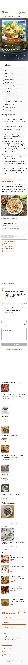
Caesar (14, 218)
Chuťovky (4, 439)
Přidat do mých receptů (9, 241)
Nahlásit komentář (9, 298)
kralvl (12, 571)
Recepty (9, 16)
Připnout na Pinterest (9, 251)
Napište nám (7, 644)
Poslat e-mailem (8, 246)
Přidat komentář (15, 344)
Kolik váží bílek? (8, 225)
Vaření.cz (4, 16)
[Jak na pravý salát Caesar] (14, 205)
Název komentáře (6, 319)
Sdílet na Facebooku (9, 248)
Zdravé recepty (6, 218)
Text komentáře (5, 327)
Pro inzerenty (7, 652)
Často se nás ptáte (9, 649)
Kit (12, 604)
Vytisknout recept (8, 243)
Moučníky (4, 478)
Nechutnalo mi (20, 236)
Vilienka (8, 233)
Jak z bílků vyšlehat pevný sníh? (11, 228)
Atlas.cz (14, 660)
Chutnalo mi (8, 236)
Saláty (14, 523)
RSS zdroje (7, 655)
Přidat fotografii (15, 40)
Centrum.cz (6, 660)
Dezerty (4, 419)
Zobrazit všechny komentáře (13, 349)
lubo (12, 581)
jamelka (13, 561)
